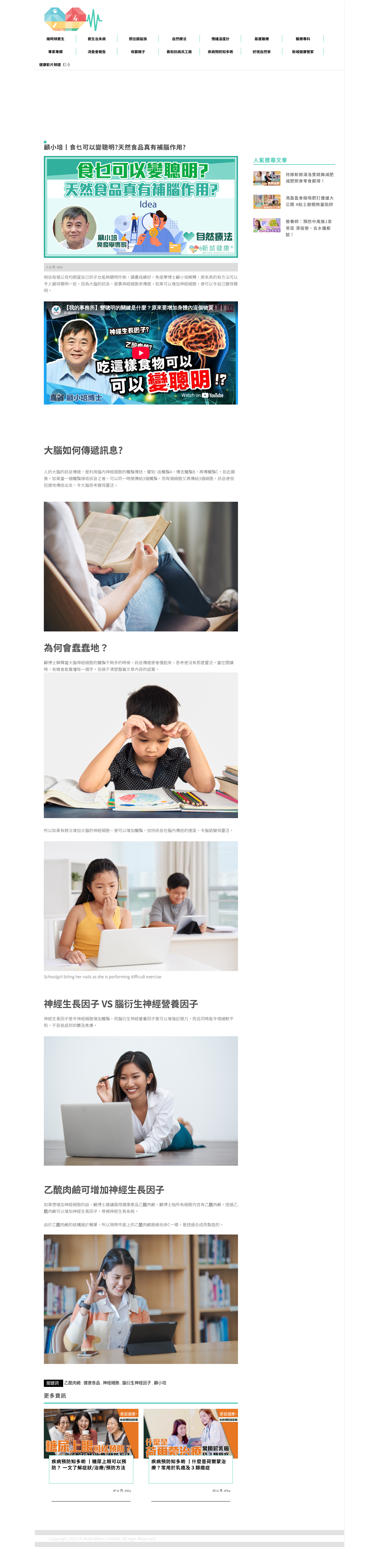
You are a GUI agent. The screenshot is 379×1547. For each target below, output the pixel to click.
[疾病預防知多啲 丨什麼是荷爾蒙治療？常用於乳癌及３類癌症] (191, 1433)
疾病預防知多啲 (220, 51)
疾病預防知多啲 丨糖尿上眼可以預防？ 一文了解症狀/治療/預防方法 (89, 1464)
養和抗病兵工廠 (179, 51)
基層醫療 (261, 38)
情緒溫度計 (220, 38)
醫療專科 (303, 38)
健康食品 (92, 1382)
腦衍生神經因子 (136, 1382)
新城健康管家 (303, 51)
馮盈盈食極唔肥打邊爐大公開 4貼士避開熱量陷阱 (310, 201)
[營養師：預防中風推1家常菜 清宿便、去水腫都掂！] (267, 224)
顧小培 (160, 1382)
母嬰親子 (138, 51)
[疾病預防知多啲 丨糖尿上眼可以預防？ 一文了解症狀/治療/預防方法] (91, 1433)
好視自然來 (262, 51)
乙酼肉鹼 (72, 1382)
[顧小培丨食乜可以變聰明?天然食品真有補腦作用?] (141, 206)
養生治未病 (97, 38)
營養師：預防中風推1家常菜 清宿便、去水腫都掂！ (309, 227)
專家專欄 (55, 51)
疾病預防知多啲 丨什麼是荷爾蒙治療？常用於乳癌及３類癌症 (188, 1464)
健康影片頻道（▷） (55, 64)
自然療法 (179, 38)
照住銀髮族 (138, 38)
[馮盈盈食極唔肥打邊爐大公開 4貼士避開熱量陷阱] (267, 201)
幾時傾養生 (55, 38)
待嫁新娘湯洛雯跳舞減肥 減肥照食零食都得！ (310, 177)
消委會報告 (97, 51)
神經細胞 (111, 1382)
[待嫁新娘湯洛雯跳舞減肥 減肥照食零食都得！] (267, 177)
